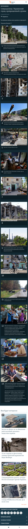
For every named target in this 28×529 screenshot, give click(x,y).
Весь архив (24, 504)
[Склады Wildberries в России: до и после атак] (14, 491)
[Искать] (19, 527)
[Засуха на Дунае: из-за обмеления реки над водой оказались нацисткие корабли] (14, 421)
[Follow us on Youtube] (2, 513)
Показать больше (6, 23)
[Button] (4, 17)
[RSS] (21, 513)
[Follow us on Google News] (18, 513)
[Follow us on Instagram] (5, 513)
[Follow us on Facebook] (8, 513)
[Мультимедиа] (9, 527)
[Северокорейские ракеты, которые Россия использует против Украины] (14, 469)
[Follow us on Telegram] (11, 513)
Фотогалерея (4, 6)
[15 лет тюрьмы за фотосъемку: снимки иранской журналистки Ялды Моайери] (14, 445)
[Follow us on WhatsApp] (14, 513)
